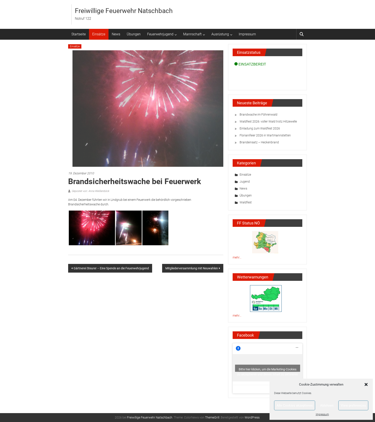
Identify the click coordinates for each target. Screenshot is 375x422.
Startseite (78, 34)
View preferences (353, 405)
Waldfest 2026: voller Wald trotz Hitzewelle (268, 121)
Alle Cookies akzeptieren (294, 405)
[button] (366, 384)
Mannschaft (192, 34)
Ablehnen (327, 405)
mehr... (237, 257)
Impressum (322, 414)
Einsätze (98, 34)
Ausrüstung (220, 34)
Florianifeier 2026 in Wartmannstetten (265, 135)
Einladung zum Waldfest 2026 (260, 128)
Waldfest (246, 202)
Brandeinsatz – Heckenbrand (259, 142)
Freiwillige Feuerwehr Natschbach (124, 11)
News (116, 34)
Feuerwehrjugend (160, 34)
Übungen (134, 34)
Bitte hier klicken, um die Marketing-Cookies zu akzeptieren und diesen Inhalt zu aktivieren (267, 370)
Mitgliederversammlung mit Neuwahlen (191, 268)
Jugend (245, 181)
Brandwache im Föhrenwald (258, 114)
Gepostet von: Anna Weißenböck (90, 191)
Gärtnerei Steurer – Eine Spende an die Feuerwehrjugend (111, 268)
